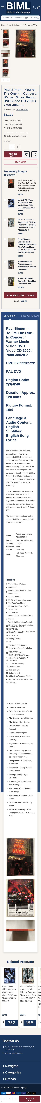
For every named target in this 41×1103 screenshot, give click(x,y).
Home (3, 25)
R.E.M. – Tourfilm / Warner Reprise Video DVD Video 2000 (27, 281)
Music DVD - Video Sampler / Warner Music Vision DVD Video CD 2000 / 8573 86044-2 (26, 205)
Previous (3, 80)
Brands (10, 1079)
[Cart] (38, 7)
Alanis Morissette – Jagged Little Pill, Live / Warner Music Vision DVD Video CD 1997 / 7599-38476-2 (27, 225)
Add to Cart (13, 155)
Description (10, 316)
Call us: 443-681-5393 (14, 1053)
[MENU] (2, 7)
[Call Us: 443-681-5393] (34, 7)
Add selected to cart (20, 295)
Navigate (11, 1066)
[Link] (18, 7)
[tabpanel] (10, 997)
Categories (13, 1072)
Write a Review (22, 109)
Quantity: (7, 141)
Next (8, 80)
